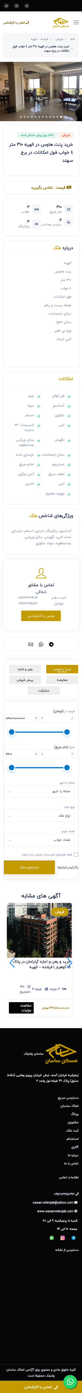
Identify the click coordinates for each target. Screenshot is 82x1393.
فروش (59, 39)
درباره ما (73, 1155)
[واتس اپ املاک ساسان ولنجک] (6, 6)
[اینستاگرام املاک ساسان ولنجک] (16, 6)
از (72, 718)
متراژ (64, 747)
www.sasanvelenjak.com (55, 1211)
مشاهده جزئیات (25, 1008)
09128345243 (64, 1194)
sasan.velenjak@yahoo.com (53, 1202)
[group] (41, 91)
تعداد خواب (68, 831)
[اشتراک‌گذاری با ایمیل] (30, 644)
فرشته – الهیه (39, 39)
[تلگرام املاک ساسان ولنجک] (27, 6)
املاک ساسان (70, 1106)
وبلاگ (75, 1114)
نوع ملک (69, 807)
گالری (75, 1147)
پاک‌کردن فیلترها (68, 867)
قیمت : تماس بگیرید (49, 187)
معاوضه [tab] (62, 680)
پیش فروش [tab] (25, 680)
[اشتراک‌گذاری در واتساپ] (41, 644)
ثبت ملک (72, 1130)
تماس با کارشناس (14, 23)
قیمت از (64, 711)
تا (36, 718)
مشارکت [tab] (43, 690)
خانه (72, 39)
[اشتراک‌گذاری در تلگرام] (51, 644)
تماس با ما (71, 1163)
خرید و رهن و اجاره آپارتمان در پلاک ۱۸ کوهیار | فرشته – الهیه (42, 964)
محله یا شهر (67, 783)
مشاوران (73, 1122)
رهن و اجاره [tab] (25, 669)
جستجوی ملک (29, 867)
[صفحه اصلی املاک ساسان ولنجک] (53, 22)
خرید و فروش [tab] (62, 669)
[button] (77, 91)
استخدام (73, 1139)
